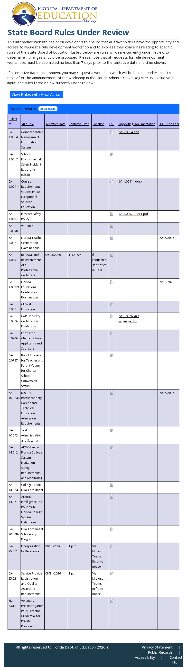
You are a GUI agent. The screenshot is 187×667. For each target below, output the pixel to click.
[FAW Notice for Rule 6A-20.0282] (111, 529)
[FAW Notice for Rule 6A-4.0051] (111, 254)
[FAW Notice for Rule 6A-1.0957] (111, 214)
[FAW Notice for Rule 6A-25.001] (111, 546)
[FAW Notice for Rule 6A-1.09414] (111, 181)
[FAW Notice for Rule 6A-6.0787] (111, 355)
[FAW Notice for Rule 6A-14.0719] (111, 496)
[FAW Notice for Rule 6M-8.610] (111, 600)
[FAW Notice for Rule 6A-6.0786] (111, 333)
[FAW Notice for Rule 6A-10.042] (111, 430)
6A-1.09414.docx (130, 181)
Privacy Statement (157, 647)
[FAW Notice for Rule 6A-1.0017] (111, 154)
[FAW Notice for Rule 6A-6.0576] (111, 316)
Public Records (160, 652)
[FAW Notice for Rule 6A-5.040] (111, 304)
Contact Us (175, 660)
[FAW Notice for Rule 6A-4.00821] (111, 282)
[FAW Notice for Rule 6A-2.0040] (111, 225)
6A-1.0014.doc (129, 132)
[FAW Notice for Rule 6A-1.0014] (111, 132)
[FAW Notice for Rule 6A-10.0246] (111, 392)
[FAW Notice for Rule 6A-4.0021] (111, 237)
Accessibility (145, 657)
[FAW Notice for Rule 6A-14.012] (111, 447)
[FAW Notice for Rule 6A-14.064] (111, 484)
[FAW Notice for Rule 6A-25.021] (111, 573)
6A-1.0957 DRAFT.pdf (133, 214)
